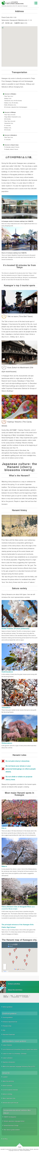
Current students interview (10, 1090)
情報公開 (5, 997)
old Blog (5, 1139)
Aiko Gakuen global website (12, 1129)
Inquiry (5, 995)
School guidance (7, 1007)
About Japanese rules (9, 1098)
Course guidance (8, 1017)
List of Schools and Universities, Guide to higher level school (20, 1049)
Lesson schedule (8, 1058)
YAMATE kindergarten (10, 1117)
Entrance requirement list (10, 1022)
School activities (7, 1085)
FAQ (11, 995)
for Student (25, 997)
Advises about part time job (10, 1102)
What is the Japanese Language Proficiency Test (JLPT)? (19, 1066)
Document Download (22, 995)
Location (5, 1077)
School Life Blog (7, 1094)
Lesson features (7, 1045)
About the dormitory (8, 1081)
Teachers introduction (9, 1062)
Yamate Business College (11, 1125)
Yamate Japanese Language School (14, 1121)
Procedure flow (7, 1026)
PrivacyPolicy (15, 997)
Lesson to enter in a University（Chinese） (15, 1053)
